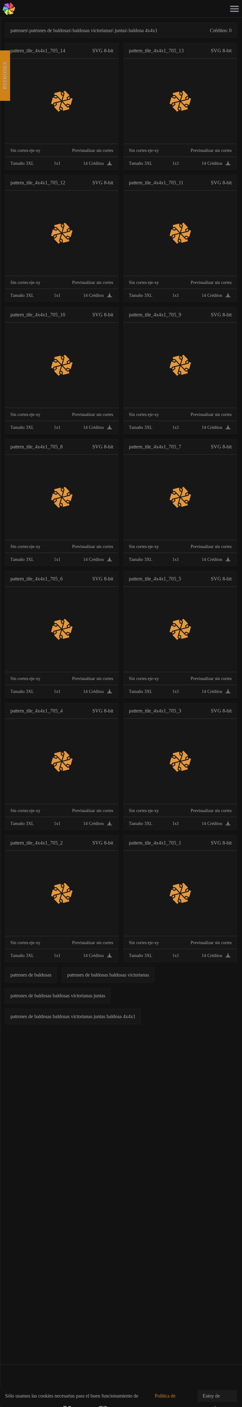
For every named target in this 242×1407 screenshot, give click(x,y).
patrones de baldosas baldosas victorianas (108, 974)
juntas (120, 30)
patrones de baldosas (49, 30)
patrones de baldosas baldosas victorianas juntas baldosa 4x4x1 (72, 1016)
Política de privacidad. (166, 1399)
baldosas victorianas (92, 30)
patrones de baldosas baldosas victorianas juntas (57, 995)
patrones (18, 30)
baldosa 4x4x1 (143, 30)
